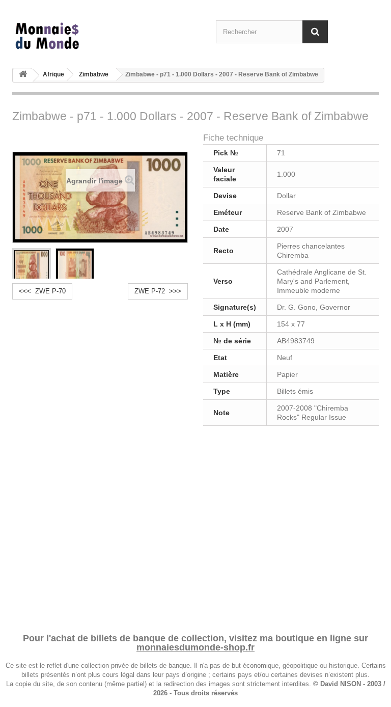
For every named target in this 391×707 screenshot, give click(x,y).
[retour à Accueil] (23, 75)
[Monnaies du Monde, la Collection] (68, 36)
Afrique (53, 74)
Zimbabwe (93, 74)
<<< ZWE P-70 (42, 291)
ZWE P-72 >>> (157, 291)
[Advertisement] (195, 527)
